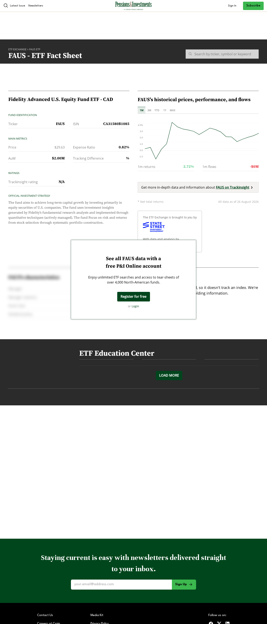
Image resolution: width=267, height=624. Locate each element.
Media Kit (97, 615)
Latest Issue (17, 5)
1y (164, 110)
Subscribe (253, 5)
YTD (157, 110)
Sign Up (181, 584)
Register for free (133, 296)
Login (135, 306)
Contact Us (45, 615)
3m (149, 110)
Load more (169, 375)
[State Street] (154, 227)
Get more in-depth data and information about (195, 187)
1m (142, 110)
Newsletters (35, 5)
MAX (172, 110)
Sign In (232, 5)
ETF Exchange (17, 49)
